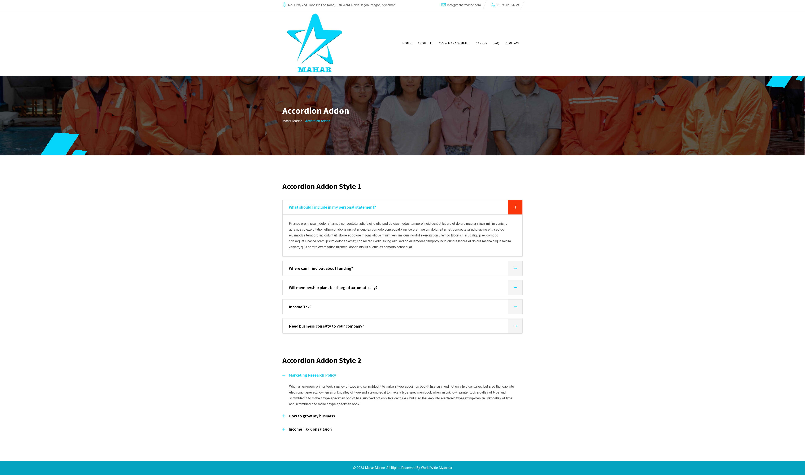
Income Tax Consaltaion (310, 429)
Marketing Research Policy (312, 375)
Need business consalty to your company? (326, 326)
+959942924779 (508, 5)
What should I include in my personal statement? (332, 207)
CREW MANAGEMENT (454, 43)
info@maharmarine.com (464, 5)
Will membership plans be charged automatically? (333, 287)
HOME (406, 43)
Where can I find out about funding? (321, 268)
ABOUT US (425, 43)
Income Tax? (300, 306)
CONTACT (513, 43)
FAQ (496, 43)
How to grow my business (312, 415)
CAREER (481, 43)
